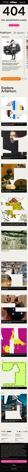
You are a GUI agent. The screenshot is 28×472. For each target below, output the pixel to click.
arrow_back (22, 79)
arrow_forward (25, 79)
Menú (21, 2)
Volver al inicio (14, 25)
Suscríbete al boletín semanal (11, 78)
